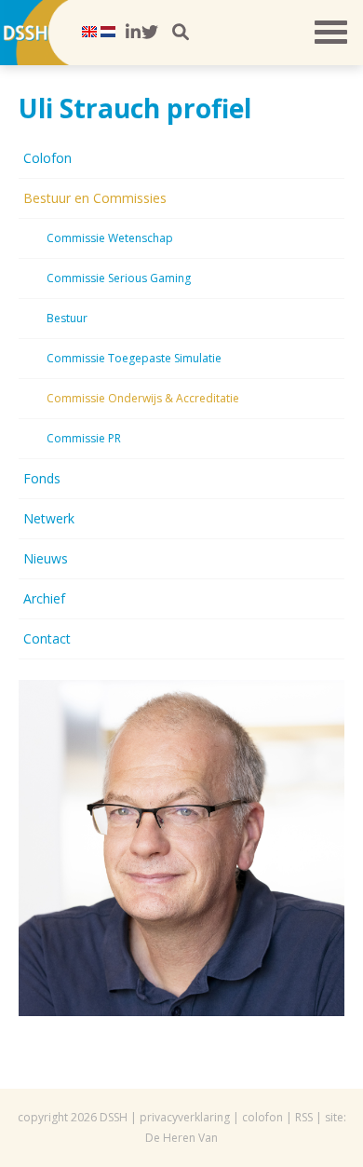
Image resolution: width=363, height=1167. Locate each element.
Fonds (41, 478)
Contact (47, 638)
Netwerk (48, 518)
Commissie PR (84, 438)
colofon (262, 1117)
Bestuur (67, 318)
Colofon (47, 158)
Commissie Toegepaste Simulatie (134, 358)
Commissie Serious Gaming (119, 278)
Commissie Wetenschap (110, 238)
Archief (44, 598)
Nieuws (45, 558)
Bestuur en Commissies (95, 198)
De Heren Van (181, 1138)
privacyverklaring (185, 1117)
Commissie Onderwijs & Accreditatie (143, 398)
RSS (304, 1117)
